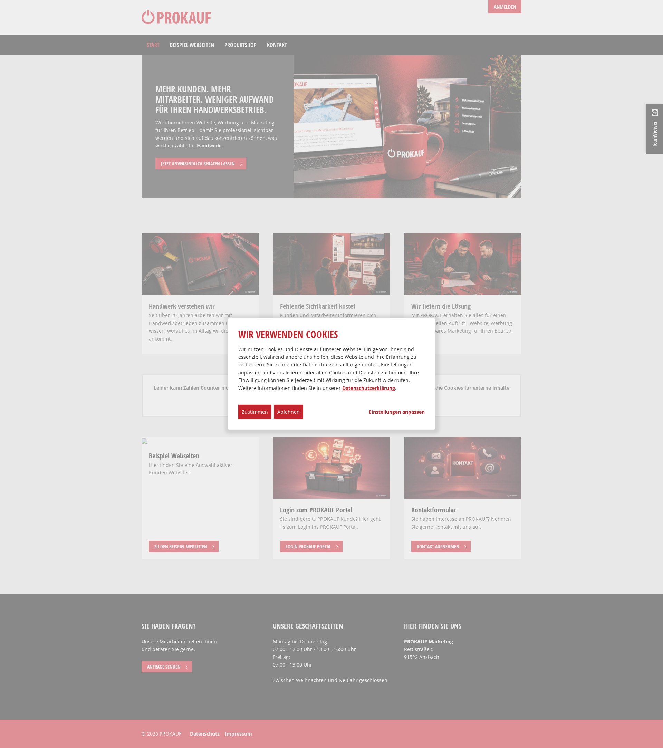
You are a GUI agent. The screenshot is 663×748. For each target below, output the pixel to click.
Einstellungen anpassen (397, 412)
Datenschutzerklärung (368, 387)
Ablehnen (288, 412)
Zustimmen (255, 412)
